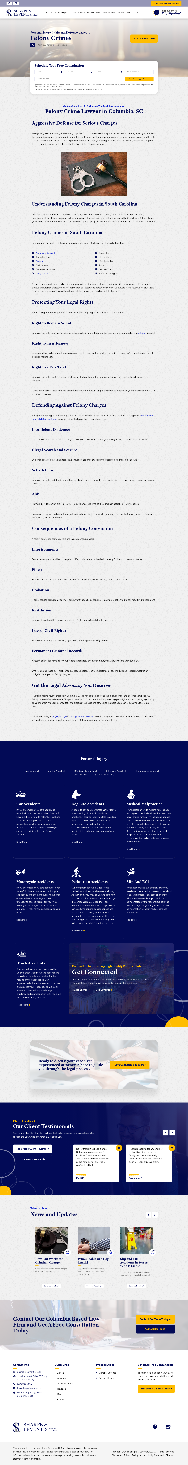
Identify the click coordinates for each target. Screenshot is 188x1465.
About (60, 1372)
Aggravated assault (46, 253)
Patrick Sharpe (80, 990)
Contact (61, 1399)
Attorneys (62, 1378)
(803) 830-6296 (171, 13)
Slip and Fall (81, 774)
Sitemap (170, 1455)
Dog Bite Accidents (56, 771)
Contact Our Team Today (154, 1319)
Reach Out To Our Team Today (155, 1389)
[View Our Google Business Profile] (16, 3)
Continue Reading (51, 1286)
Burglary (40, 261)
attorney (142, 333)
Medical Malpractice (85, 771)
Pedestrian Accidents (147, 771)
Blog (59, 1394)
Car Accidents (31, 771)
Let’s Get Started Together (130, 1064)
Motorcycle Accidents (116, 771)
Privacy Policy (77, 89)
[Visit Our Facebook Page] (155, 1426)
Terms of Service (91, 89)
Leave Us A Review (31, 1159)
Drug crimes (42, 273)
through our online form (82, 716)
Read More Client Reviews (31, 1148)
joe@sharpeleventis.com (29, 1388)
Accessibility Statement (152, 1455)
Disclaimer (117, 1455)
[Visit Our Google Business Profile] (168, 1426)
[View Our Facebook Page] (9, 3)
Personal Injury (106, 1378)
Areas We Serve (65, 1383)
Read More (22, 842)
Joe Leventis (103, 990)
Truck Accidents (104, 774)
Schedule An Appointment (138, 79)
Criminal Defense (45, 45)
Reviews (61, 1388)
